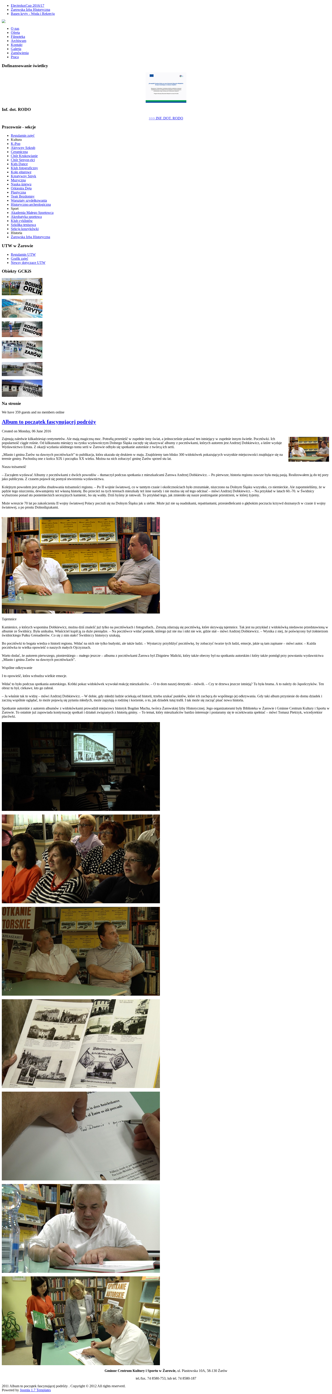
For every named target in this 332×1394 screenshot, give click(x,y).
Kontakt (16, 45)
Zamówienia (20, 53)
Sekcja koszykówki (25, 229)
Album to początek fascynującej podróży (49, 422)
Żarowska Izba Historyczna (30, 9)
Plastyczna (18, 192)
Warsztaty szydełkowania (29, 200)
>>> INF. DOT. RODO (166, 118)
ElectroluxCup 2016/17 (27, 5)
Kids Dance (19, 164)
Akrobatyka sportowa (26, 217)
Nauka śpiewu (21, 184)
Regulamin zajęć (23, 135)
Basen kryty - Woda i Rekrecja (33, 14)
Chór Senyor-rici (23, 160)
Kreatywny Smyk (23, 176)
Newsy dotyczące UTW (28, 263)
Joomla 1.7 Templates (35, 1390)
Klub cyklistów (22, 221)
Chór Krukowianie (24, 156)
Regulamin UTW (23, 254)
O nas (15, 28)
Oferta (15, 32)
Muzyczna (18, 180)
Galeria (16, 49)
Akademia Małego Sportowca (32, 212)
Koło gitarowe (21, 172)
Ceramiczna (19, 152)
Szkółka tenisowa (23, 225)
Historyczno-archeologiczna (31, 204)
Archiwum (18, 41)
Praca (15, 57)
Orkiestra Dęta (21, 188)
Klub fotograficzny (24, 168)
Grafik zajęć (19, 258)
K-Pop (15, 144)
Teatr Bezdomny (23, 196)
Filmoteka (18, 37)
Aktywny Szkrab (23, 148)
